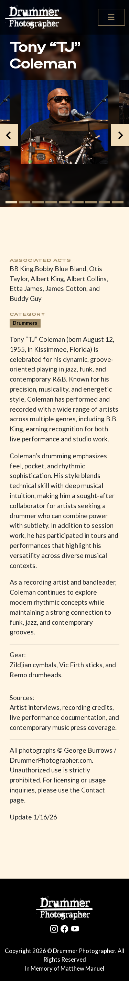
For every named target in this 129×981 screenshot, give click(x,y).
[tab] (11, 202)
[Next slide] (120, 135)
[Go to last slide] (9, 135)
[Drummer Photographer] (64, 908)
